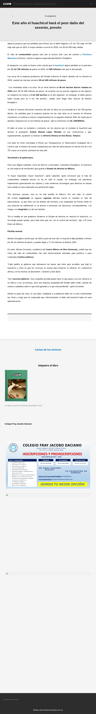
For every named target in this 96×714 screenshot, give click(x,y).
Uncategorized (50, 16)
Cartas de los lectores (48, 349)
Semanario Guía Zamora (34, 4)
